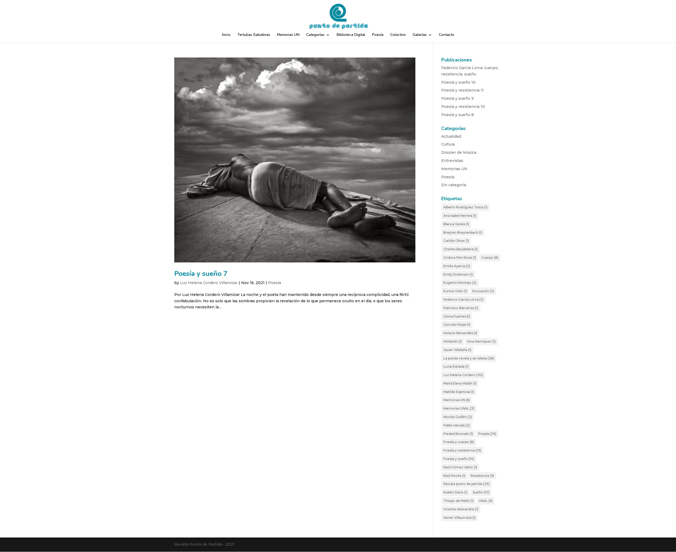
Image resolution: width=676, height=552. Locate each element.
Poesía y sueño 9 (457, 98)
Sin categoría (453, 185)
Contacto (446, 35)
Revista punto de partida (466, 484)
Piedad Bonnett (458, 434)
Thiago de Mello (458, 501)
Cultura (448, 144)
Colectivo (398, 35)
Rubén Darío (455, 492)
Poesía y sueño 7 (201, 273)
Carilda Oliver (456, 241)
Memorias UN (288, 35)
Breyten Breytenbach (462, 232)
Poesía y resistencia (462, 450)
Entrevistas (452, 160)
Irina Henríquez (481, 341)
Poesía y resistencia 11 (462, 90)
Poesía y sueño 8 (457, 114)
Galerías (420, 35)
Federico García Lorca (463, 299)
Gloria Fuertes (456, 316)
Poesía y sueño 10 (458, 82)
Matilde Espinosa (458, 392)
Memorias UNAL (458, 408)
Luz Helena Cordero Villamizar (209, 282)
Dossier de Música (458, 152)
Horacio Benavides (460, 333)
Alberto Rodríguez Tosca (465, 207)
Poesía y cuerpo (458, 442)
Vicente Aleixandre (460, 509)
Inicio (226, 35)
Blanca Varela (456, 224)
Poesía (377, 35)
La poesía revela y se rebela (468, 358)
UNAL (485, 501)
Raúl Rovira (454, 476)
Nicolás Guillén (457, 417)
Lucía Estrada (455, 366)
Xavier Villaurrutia (459, 518)
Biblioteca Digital (351, 35)
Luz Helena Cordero (463, 375)
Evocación (483, 291)
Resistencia (482, 476)
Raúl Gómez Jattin (460, 467)
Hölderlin (452, 341)
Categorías (315, 35)
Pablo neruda (456, 425)
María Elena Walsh (459, 383)
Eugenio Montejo (459, 283)
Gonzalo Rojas (456, 325)
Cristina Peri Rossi (459, 258)
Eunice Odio (455, 291)
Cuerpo (489, 258)
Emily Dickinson (458, 274)
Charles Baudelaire (460, 249)
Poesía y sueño (458, 459)
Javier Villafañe (457, 350)
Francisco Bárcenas (460, 308)
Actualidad (451, 136)
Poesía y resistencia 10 (463, 106)
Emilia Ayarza (456, 266)
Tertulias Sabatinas (253, 35)
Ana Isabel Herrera (459, 216)
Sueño (481, 492)
